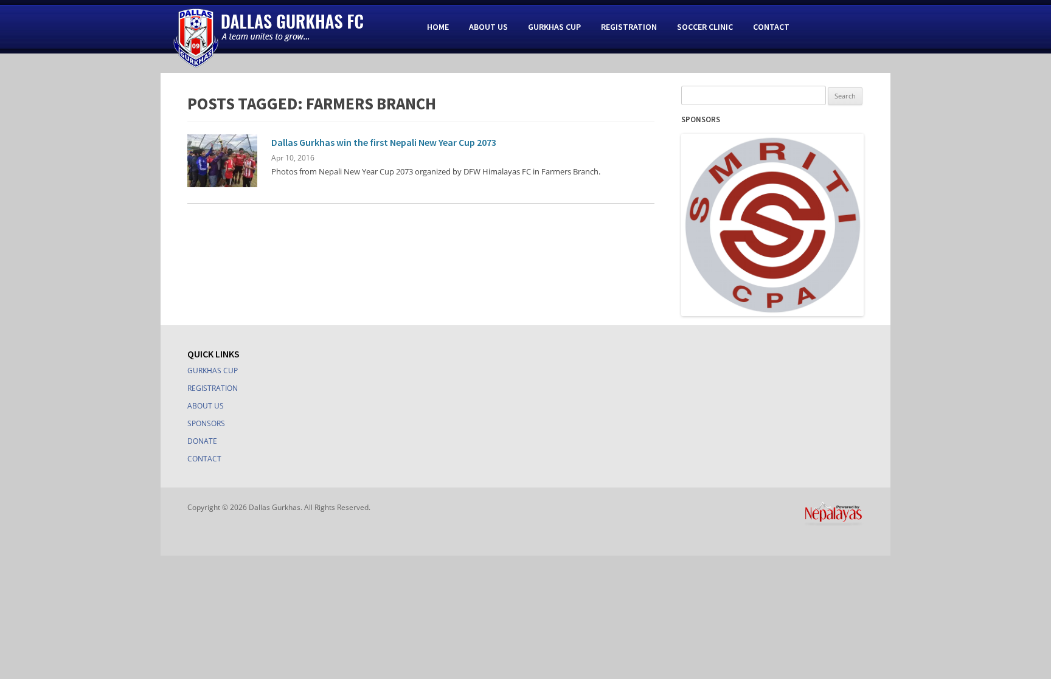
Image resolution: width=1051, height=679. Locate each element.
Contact (771, 26)
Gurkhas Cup (554, 26)
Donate (202, 441)
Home (438, 26)
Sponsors (206, 423)
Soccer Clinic (705, 26)
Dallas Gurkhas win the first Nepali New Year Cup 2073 (383, 142)
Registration (629, 26)
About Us (488, 26)
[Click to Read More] (222, 184)
